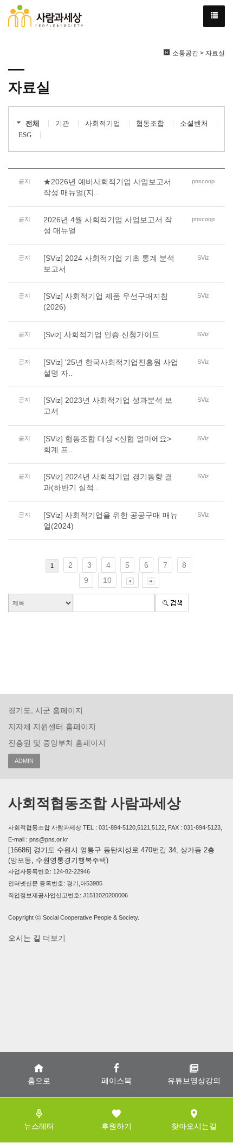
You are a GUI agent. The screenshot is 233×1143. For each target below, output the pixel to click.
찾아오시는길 (194, 1126)
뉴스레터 (39, 1126)
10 (107, 580)
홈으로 (39, 1080)
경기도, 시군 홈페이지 (45, 710)
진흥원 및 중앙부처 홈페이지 (57, 743)
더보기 (53, 938)
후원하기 (116, 1126)
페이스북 (116, 1080)
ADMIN (24, 760)
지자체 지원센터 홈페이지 (52, 726)
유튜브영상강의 (194, 1080)
